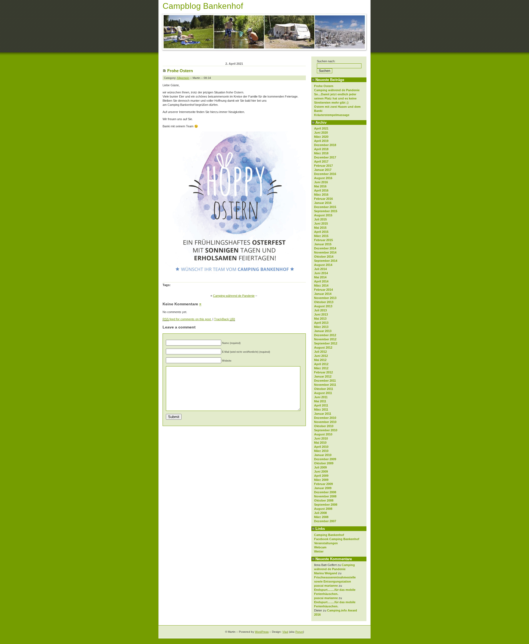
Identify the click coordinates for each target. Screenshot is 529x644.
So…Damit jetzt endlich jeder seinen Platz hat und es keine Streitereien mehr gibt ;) (335, 98)
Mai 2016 (320, 186)
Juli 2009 (320, 467)
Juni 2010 (321, 438)
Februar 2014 (323, 289)
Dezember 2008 (325, 492)
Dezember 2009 (325, 459)
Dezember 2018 (325, 145)
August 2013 (323, 306)
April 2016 (321, 190)
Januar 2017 (322, 169)
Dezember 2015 (325, 207)
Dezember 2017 (325, 157)
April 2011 (321, 405)
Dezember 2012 (325, 335)
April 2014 (321, 281)
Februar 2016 (323, 198)
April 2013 (321, 322)
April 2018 (321, 149)
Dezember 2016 (325, 174)
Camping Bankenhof (329, 535)
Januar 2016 (322, 202)
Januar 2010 (322, 455)
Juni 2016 (321, 182)
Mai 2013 (320, 318)
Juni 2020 (321, 132)
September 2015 (325, 211)
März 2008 (321, 517)
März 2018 (321, 153)
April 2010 (321, 446)
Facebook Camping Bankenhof (336, 539)
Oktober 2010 (323, 426)
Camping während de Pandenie (337, 90)
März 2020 (321, 136)
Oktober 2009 (323, 463)
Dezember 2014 (325, 248)
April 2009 (321, 475)
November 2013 (325, 298)
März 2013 (321, 326)
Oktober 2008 (323, 500)
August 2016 (323, 178)
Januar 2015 (322, 244)
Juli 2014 (320, 269)
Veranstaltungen (326, 543)
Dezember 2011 (325, 380)
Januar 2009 (322, 488)
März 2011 (321, 409)
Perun (299, 631)
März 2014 (321, 285)
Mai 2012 (320, 360)
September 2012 (325, 343)
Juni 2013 (321, 314)
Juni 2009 (321, 471)
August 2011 (323, 393)
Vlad (285, 631)
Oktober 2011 (323, 388)
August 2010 (323, 434)
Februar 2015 (323, 240)
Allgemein (183, 77)
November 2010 (325, 422)
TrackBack (224, 319)
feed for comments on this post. (187, 319)
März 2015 (321, 236)
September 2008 (325, 504)
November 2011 (325, 384)
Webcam (320, 547)
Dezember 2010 (325, 417)
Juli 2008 (320, 512)
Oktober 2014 (323, 256)
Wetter (318, 551)
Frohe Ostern (323, 86)
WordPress (262, 631)
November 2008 (325, 496)
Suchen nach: (326, 61)
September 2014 (325, 260)
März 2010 (321, 450)
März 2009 (321, 479)
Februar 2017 (323, 165)
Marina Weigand (325, 573)
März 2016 (321, 194)
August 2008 (323, 508)
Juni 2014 (321, 273)
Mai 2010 (320, 442)
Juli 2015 (320, 219)
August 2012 (323, 347)
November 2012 (325, 339)
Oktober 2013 (323, 302)
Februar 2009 (323, 484)
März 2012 (321, 368)
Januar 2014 (322, 293)
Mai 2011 (320, 401)
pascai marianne (326, 585)
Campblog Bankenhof (203, 5)
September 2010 (325, 430)
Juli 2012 (320, 351)
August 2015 (323, 215)
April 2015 (321, 231)
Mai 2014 (320, 277)
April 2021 (321, 128)
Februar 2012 (323, 372)
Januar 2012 (322, 376)
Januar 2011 (322, 413)
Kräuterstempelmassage (331, 115)
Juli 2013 (320, 310)
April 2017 (321, 161)
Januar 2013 (322, 331)
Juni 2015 (321, 223)
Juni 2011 (321, 397)
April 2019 (321, 140)
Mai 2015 (320, 227)
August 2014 (323, 264)
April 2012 (321, 364)
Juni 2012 (321, 355)
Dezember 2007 (325, 521)
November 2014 (325, 252)
